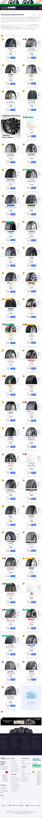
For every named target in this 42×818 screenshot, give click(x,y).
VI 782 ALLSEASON (10, 621)
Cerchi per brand (15, 736)
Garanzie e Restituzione (15, 779)
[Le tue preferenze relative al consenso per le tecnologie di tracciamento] (40, 816)
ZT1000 (31, 569)
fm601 (31, 387)
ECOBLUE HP (11, 439)
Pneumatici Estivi (14, 767)
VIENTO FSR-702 (31, 465)
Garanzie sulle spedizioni (15, 785)
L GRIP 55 (10, 76)
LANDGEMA (31, 336)
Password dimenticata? (26, 763)
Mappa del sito (24, 779)
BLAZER (10, 413)
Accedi (23, 762)
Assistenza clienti (25, 781)
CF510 (31, 77)
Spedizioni (13, 776)
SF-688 (31, 362)
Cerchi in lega (13, 760)
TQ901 (10, 387)
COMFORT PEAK (10, 155)
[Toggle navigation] (25, 8)
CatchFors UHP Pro (10, 491)
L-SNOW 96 (31, 673)
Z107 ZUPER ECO (31, 102)
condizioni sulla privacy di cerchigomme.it (5, 779)
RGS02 (31, 595)
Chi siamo (23, 769)
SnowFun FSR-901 (10, 647)
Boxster (15, 12)
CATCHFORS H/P (31, 155)
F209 (10, 284)
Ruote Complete (14, 763)
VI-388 (31, 413)
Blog (22, 770)
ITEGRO (31, 259)
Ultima (14, 35)
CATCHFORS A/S (10, 595)
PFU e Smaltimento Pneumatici (14, 782)
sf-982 (31, 621)
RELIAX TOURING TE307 (10, 207)
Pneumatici (6, 12)
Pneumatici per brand (35, 737)
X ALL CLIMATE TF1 (10, 102)
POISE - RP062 (31, 284)
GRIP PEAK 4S (10, 698)
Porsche (11, 12)
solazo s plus (31, 544)
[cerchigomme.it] (11, 7)
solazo (31, 491)
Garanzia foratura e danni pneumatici (14, 787)
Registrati (23, 760)
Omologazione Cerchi (25, 778)
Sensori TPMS (24, 776)
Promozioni (24, 772)
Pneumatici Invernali (15, 768)
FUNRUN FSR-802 (31, 181)
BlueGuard (11, 361)
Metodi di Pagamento (15, 778)
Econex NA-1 (10, 569)
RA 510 (10, 259)
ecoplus (31, 517)
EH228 (10, 233)
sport (10, 50)
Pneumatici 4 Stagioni (15, 770)
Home (2, 12)
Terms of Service (29, 812)
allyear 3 (10, 465)
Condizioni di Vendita (15, 784)
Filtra (39, 14)
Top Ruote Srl (21, 813)
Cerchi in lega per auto (4, 737)
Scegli (13, 57)
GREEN (10, 517)
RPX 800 (11, 543)
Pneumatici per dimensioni (25, 737)
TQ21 (31, 310)
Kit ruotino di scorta (14, 765)
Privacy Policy (13, 791)
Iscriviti (6, 772)
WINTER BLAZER (11, 673)
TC (28, 813)
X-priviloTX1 (31, 233)
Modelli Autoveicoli (14, 771)
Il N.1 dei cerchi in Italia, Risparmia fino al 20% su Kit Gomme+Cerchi (21, 4)
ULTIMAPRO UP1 (31, 439)
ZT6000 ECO (11, 310)
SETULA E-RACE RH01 (10, 181)
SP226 (31, 129)
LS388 (31, 647)
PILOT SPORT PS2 (31, 50)
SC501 (10, 335)
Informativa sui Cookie (15, 790)
